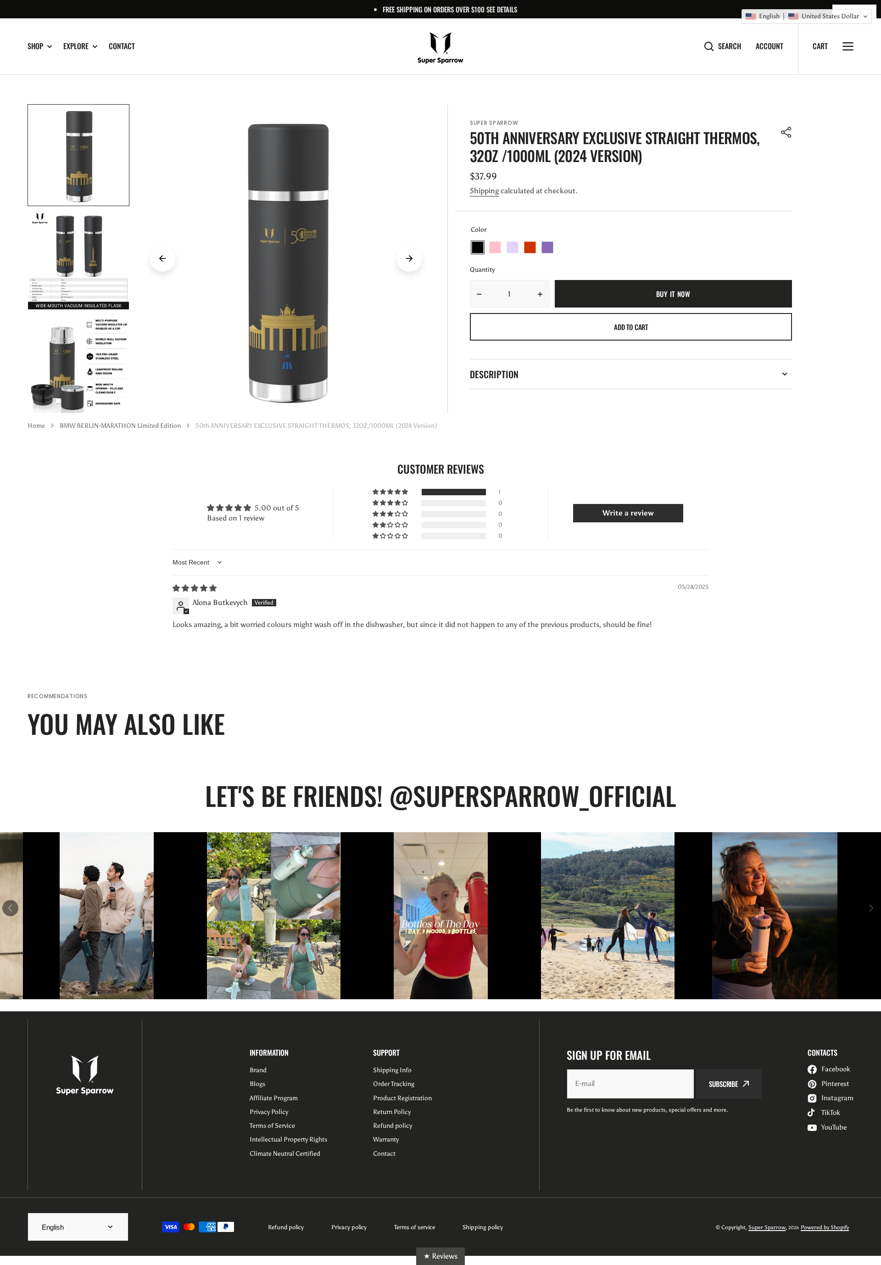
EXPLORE (76, 46)
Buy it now (673, 294)
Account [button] (769, 46)
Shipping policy (483, 1227)
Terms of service (414, 1227)
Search (729, 46)
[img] (195, 588)
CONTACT (122, 45)
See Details (501, 9)
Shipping (484, 190)
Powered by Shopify (825, 1227)
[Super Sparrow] (440, 46)
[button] (786, 132)
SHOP (35, 46)
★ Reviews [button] (440, 1256)
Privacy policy (349, 1227)
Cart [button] (820, 45)
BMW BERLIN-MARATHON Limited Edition (120, 426)
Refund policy (286, 1227)
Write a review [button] (628, 513)
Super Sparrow (767, 1227)
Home (36, 426)
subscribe (723, 1084)
